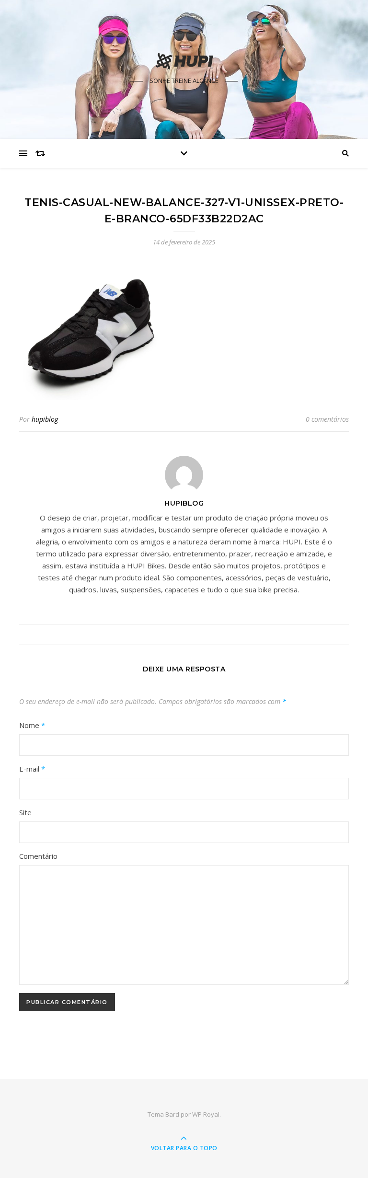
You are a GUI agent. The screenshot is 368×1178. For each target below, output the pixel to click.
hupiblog (45, 419)
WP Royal (205, 1114)
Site (25, 812)
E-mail (32, 769)
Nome (32, 725)
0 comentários (327, 419)
